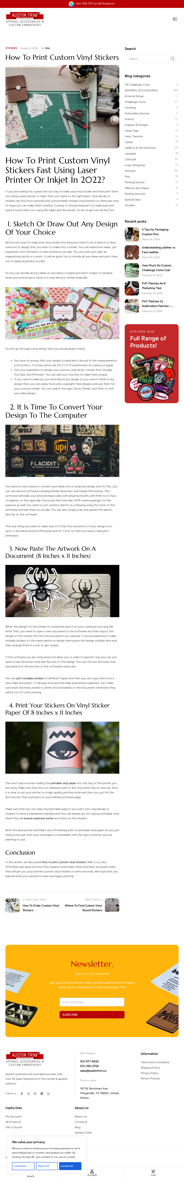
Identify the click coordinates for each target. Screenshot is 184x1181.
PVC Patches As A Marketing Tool (154, 286)
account (92, 1175)
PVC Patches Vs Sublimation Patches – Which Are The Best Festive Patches (160, 304)
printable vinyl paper (63, 783)
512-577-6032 (89, 1061)
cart (153, 1175)
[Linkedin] (41, 1093)
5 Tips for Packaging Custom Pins (155, 232)
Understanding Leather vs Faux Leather (158, 250)
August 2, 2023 (29, 48)
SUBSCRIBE (70, 1014)
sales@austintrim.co (93, 1070)
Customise (20, 1166)
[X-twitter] (28, 1093)
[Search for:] (152, 58)
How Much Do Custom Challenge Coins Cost (156, 268)
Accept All (67, 1166)
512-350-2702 (89, 1066)
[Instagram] (35, 1093)
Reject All (43, 1166)
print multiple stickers (30, 678)
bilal (47, 48)
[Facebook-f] (21, 1093)
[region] (46, 1155)
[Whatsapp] (48, 1093)
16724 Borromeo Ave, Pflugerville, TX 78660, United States (99, 1093)
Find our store (88, 1080)
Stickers (11, 48)
